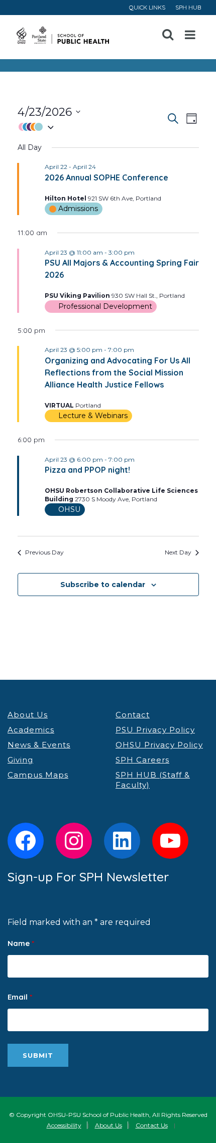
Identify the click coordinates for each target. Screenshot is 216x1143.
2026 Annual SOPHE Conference (106, 177)
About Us (28, 714)
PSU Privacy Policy (155, 729)
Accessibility (64, 1125)
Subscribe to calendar (102, 584)
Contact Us (152, 1125)
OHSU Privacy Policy (159, 744)
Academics (31, 729)
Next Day (178, 552)
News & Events (39, 744)
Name (21, 943)
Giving (20, 760)
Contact (133, 714)
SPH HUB (188, 7)
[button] (92, 127)
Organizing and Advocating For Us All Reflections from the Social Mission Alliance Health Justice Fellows (117, 372)
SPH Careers (142, 760)
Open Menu (190, 35)
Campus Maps (38, 775)
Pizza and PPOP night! (87, 470)
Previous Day (44, 552)
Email (20, 997)
